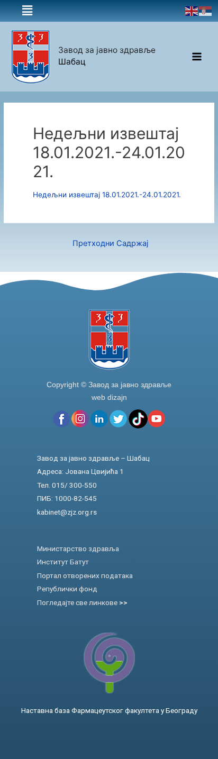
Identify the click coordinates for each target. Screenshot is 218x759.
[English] (192, 10)
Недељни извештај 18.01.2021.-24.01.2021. (107, 194)
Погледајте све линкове (82, 602)
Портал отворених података (85, 575)
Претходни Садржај (110, 243)
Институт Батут (63, 561)
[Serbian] (206, 10)
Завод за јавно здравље (107, 50)
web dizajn (109, 397)
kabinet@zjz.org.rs (67, 512)
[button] (27, 11)
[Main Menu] (197, 57)
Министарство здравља (78, 548)
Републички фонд (67, 588)
